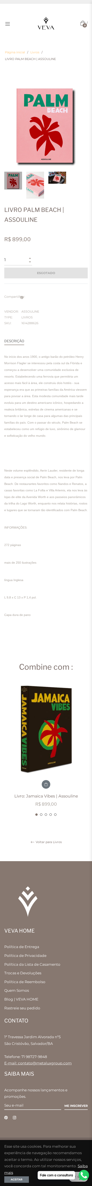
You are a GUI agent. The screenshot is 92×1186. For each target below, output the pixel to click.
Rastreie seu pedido (22, 1008)
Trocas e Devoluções (22, 973)
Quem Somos (16, 990)
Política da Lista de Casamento (32, 964)
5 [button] (55, 814)
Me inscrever (76, 1106)
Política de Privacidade (25, 955)
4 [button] (50, 814)
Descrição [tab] (14, 341)
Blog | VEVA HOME (21, 999)
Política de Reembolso (24, 982)
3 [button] (46, 814)
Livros (34, 52)
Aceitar (16, 1179)
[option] (46, 749)
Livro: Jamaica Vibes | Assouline (46, 796)
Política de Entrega (21, 947)
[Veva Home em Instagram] (14, 1117)
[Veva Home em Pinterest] (6, 1117)
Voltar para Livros (48, 842)
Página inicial (15, 52)
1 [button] (36, 814)
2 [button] (41, 814)
